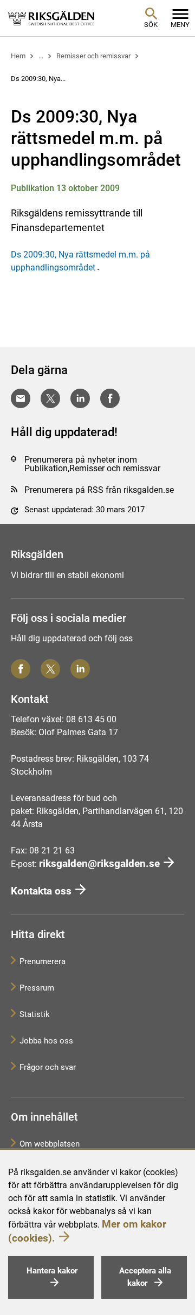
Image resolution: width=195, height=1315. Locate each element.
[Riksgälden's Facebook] (20, 669)
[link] (51, 18)
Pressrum (37, 988)
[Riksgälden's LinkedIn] (80, 669)
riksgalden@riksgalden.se (99, 863)
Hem (18, 56)
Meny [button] (180, 25)
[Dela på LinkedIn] (80, 398)
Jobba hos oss (46, 1041)
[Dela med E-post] (20, 398)
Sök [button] (151, 25)
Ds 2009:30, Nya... (38, 78)
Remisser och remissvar (93, 56)
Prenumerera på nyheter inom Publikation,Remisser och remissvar (92, 464)
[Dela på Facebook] (110, 398)
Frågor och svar (48, 1067)
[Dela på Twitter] (50, 398)
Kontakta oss (41, 891)
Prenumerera (43, 961)
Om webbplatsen (50, 1144)
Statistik (35, 1014)
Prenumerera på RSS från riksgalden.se (99, 490)
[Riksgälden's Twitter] (50, 669)
